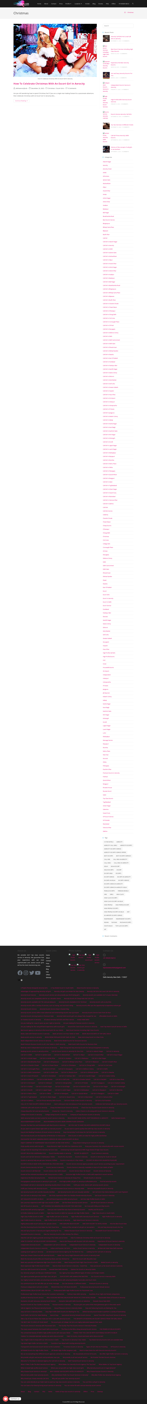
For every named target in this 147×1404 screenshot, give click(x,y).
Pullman (105, 777)
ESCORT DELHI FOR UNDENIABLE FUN (33, 1153)
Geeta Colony (107, 624)
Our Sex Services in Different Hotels (122, 125)
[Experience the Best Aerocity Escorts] (106, 65)
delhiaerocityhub (21, 88)
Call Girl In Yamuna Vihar (110, 500)
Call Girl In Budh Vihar (109, 300)
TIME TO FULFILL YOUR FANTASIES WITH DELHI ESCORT (85, 1336)
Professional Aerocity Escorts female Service (95, 1287)
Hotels (48, 966)
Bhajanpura (106, 223)
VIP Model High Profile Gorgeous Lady (63, 1350)
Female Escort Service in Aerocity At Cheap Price (64, 1178)
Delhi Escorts (109, 870)
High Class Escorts (110, 898)
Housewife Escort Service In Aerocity (107, 1231)
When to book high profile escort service (34, 1368)
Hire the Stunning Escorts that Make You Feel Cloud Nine (40, 1227)
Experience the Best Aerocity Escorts (33, 1178)
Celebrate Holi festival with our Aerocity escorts (111, 1104)
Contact (48, 961)
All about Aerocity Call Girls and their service (59, 1020)
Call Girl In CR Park (108, 325)
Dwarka (105, 584)
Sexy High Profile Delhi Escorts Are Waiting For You (62, 1312)
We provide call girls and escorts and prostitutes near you (40, 1357)
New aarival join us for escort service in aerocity (106, 1266)
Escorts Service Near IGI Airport (79, 1171)
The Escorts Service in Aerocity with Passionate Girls (38, 1326)
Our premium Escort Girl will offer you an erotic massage (40, 1283)
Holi (104, 660)
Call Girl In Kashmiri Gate (110, 431)
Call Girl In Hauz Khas (109, 394)
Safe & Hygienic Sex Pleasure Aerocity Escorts (36, 1308)
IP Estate (105, 686)
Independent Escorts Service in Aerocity (34, 1248)
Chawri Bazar (107, 522)
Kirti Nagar (106, 715)
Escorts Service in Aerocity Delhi (115, 887)
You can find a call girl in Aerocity (94, 1382)
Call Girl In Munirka (108, 460)
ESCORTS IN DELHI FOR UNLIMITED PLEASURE (101, 1160)
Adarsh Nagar (107, 162)
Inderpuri (105, 678)
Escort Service (107, 605)
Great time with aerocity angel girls (32, 1210)
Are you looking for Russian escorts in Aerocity (78, 1023)
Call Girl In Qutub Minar (110, 474)
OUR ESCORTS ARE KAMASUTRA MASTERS (74, 1276)
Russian (114, 922)
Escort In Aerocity (108, 598)
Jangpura (105, 689)
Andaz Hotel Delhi (83, 1020)
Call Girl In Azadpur (108, 274)
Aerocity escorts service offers (115, 852)
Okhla (104, 762)
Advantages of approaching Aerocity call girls (36, 991)
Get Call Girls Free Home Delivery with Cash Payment (110, 1192)
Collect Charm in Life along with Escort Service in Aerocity (95, 1111)
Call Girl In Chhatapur (68, 1065)
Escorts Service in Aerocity (113, 884)
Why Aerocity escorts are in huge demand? (101, 1368)
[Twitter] (31, 972)
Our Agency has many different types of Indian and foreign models (81, 1273)
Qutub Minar (107, 780)
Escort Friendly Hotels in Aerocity (60, 1153)
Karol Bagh (106, 707)
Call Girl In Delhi (107, 336)
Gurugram (106, 642)
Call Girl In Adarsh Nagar (110, 242)
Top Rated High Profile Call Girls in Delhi (34, 1343)
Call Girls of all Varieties (103, 1100)
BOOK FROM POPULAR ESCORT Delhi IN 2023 (60, 1037)
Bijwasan (105, 231)
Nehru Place (106, 751)
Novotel (105, 758)
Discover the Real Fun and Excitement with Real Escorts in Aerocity (43, 1125)
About (48, 958)
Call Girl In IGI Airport (109, 398)
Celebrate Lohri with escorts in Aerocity (34, 1108)
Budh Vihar (106, 234)
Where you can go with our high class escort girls (67, 1368)
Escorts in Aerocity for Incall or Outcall (103, 1157)
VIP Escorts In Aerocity (118, 1347)
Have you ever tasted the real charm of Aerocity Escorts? (66, 1210)
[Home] (125, 12)
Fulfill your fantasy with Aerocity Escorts (34, 1188)
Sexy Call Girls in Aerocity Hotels (31, 1312)
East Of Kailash (107, 587)
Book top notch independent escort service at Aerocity (39, 1048)
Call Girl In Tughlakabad (110, 485)
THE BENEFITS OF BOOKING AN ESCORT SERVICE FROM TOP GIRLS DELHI (98, 1319)
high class (120, 894)
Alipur (104, 187)
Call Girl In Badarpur (109, 278)
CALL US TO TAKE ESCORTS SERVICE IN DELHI (36, 1104)
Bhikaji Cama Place (108, 227)
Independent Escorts (123, 919)
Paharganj (106, 766)
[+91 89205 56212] (104, 955)
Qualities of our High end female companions (104, 1294)
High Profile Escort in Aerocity (112, 1217)
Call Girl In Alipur (108, 260)
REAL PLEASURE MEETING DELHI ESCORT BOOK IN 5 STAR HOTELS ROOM (71, 1298)
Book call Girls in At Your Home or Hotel (66, 1034)
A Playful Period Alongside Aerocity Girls (34, 988)
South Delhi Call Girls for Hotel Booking (34, 1315)
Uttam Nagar (107, 806)
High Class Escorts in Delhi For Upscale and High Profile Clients (68, 1213)
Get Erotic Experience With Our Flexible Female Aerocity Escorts (70, 1195)
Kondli (105, 722)
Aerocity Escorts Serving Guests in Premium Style (37, 1016)
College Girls (106, 544)
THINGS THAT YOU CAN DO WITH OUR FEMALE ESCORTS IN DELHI (95, 1333)
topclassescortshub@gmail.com (114, 968)
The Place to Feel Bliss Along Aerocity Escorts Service (78, 1329)
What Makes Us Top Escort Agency (110, 1364)
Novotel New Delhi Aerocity (58, 1269)
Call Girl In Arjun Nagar (114, 1055)
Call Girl (105, 238)
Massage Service (108, 740)
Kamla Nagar (106, 704)
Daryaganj (106, 555)
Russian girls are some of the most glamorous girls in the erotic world (97, 1305)
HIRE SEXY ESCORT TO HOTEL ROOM (94, 1224)
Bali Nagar (106, 212)
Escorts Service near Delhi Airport (55, 1171)
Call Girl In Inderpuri (109, 402)
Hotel (104, 664)
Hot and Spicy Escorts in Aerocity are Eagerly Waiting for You (41, 1231)
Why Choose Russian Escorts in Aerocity (100, 1371)
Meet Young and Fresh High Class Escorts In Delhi (81, 1262)
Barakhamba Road (108, 216)
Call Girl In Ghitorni (108, 376)
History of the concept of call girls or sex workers (78, 1227)
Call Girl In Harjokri (108, 391)
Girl (105, 894)
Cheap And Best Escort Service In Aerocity (64, 1108)
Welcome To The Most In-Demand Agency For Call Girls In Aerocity (43, 1361)
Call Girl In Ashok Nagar (110, 267)
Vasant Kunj (106, 813)
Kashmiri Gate (107, 711)
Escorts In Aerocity (124, 877)
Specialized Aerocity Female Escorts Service (76, 1315)
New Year (105, 755)
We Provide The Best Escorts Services (103, 1357)
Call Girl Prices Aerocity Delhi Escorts (48, 1100)
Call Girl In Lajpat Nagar (110, 445)
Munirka (105, 747)
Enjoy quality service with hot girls (32, 1146)
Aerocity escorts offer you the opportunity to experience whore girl (98, 1005)
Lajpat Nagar (106, 726)
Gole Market (106, 631)
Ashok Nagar (106, 198)
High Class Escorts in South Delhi (103, 1213)
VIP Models (106, 820)
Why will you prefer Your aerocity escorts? (66, 1378)
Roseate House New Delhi (101, 1301)
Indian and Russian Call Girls (60, 1248)
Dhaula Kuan (106, 573)
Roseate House (107, 787)
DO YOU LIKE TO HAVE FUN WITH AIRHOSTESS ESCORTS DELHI (89, 1125)
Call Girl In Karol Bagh (109, 427)
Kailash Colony (107, 696)
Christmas (131, 12)
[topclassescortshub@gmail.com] (104, 964)
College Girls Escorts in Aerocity (31, 1115)
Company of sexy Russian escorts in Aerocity (85, 1115)
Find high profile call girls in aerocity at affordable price (78, 1181)
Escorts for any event (65, 1157)
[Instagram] (25, 972)
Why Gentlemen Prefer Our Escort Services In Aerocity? (70, 1375)
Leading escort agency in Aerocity (32, 1252)
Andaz (105, 194)
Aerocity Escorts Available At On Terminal (72, 1002)
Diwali (104, 580)
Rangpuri (105, 784)
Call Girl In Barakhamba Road (111, 285)
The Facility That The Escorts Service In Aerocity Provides (78, 1326)
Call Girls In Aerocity (121, 863)
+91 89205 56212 (109, 958)
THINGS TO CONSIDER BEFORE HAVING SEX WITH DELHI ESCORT (42, 1336)
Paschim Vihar (107, 769)
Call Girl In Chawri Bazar (110, 307)
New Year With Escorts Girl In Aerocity (33, 1269)
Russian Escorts (125, 922)
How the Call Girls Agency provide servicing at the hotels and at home (44, 1238)
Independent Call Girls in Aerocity (55, 1245)
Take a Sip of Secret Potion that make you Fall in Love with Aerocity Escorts (45, 1319)
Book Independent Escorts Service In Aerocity (36, 1041)
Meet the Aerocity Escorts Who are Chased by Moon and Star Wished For (45, 1259)
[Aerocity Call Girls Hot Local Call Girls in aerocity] (106, 38)
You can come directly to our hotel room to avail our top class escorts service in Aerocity (50, 1382)
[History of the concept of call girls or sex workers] (106, 149)
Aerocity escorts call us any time (100, 1002)
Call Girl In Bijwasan (108, 296)
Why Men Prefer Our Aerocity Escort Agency (106, 1375)
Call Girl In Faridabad (109, 362)
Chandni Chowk (107, 518)
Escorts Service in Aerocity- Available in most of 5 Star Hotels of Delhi (90, 1167)
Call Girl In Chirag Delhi (109, 314)
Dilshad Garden (107, 576)
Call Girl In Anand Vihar (109, 263)
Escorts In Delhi (109, 880)
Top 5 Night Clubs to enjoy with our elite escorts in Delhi (40, 1340)
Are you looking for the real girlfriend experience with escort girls (43, 1027)
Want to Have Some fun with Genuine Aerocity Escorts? (98, 1350)
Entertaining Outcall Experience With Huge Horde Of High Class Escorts (84, 1150)
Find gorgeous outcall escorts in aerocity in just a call (38, 1181)
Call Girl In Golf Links (109, 384)
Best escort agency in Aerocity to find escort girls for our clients (42, 1030)
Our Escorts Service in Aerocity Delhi (103, 1276)
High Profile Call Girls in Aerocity (57, 1217)
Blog (47, 969)
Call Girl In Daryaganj (109, 329)
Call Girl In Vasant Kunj (109, 493)
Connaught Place (108, 547)
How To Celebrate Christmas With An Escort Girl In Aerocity (49, 83)
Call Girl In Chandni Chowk (110, 303)
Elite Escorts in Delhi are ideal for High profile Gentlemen (87, 1136)
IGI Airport (106, 671)
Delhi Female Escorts (118, 1118)
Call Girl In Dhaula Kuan (110, 347)
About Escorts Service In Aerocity (88, 988)
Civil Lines (106, 540)
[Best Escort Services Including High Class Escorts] (106, 51)
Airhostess (106, 176)
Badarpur (105, 209)
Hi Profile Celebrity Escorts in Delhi (32, 1213)
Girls (111, 894)
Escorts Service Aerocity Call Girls (121, 114)
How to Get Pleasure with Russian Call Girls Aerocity (77, 1241)
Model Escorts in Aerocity (109, 1262)
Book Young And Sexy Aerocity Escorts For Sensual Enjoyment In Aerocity (84, 1048)
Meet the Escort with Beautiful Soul (84, 1259)
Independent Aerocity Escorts (30, 1245)
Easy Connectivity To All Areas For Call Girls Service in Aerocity (84, 1132)
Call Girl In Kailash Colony (110, 416)
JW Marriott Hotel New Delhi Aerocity (110, 1248)
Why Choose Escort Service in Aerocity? (34, 1371)
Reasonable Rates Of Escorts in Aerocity (112, 1298)
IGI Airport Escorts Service (113, 915)
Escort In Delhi (107, 602)
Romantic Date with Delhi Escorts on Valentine (74, 1301)
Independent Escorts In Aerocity (109, 1245)
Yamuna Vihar (107, 827)
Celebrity (105, 515)
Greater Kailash (107, 638)
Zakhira (105, 831)
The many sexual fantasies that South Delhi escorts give (39, 1329)
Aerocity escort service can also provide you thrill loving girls (59, 995)
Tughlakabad (107, 802)
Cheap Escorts (107, 525)
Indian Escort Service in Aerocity (84, 1248)
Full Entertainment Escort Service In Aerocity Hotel (67, 1188)
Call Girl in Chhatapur (109, 311)
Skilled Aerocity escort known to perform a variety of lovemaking (103, 1312)
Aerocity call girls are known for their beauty (69, 991)
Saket (104, 795)
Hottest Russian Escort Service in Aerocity (78, 1231)
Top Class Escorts (108, 798)
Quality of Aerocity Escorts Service (32, 1298)
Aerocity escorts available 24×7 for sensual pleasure (38, 1002)
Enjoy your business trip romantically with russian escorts (104, 1146)
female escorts (109, 891)
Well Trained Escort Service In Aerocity (81, 1361)
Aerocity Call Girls (110, 845)
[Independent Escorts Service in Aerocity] (106, 87)
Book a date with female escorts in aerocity (35, 1034)
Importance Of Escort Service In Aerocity (111, 1241)
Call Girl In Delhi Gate (109, 343)
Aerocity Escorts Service (112, 849)
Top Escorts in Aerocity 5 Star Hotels (74, 1340)
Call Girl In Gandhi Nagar (110, 369)
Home (48, 955)
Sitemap (48, 977)
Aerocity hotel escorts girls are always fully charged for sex (76, 1016)
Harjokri (105, 646)
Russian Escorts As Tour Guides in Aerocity (35, 1305)
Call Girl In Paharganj (109, 471)
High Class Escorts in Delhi (113, 901)
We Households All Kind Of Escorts (84, 1354)
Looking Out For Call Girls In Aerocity (99, 1252)
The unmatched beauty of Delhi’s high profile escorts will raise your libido (45, 1333)
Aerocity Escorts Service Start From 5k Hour (96, 1013)
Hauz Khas (106, 649)
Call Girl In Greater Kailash (110, 387)
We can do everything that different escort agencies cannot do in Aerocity (45, 1354)
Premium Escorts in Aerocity (111, 773)
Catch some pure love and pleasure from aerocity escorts (73, 1104)
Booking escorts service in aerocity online (34, 1051)
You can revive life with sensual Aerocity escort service (82, 1385)
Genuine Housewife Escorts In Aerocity (100, 1188)
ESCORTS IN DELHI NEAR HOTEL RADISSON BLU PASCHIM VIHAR (42, 1164)
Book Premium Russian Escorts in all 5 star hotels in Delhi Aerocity (43, 1044)
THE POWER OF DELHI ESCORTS (110, 1329)
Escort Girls (60, 88)
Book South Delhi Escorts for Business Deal (82, 1044)
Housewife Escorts (108, 667)
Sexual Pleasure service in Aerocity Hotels (68, 1308)
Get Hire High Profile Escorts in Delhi (93, 1199)
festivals (105, 616)
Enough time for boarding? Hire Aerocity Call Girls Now (39, 1150)
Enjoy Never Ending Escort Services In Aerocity (88, 1143)
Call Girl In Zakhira (108, 504)
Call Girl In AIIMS (108, 249)
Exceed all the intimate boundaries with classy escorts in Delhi (42, 1174)
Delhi (104, 562)
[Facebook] (20, 972)
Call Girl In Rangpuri (108, 478)
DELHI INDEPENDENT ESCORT (30, 1122)
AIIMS (104, 172)
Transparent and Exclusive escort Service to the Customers (40, 1347)
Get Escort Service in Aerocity (104, 1195)
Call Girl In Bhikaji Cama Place (111, 293)
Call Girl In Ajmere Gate (109, 252)
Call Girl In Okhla (108, 467)
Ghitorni (105, 627)
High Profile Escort (122, 905)
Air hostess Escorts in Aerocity (31, 1020)
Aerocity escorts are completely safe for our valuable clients (41, 998)
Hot (128, 912)
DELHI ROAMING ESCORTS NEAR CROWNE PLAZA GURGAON (64, 1122)
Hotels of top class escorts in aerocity (67, 1392)
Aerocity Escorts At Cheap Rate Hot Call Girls (79, 998)
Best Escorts (108, 856)
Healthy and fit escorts (95, 1210)
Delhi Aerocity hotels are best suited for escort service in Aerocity (42, 1118)
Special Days (54, 1315)
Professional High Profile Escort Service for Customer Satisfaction (42, 1294)
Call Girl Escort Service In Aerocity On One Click (67, 1051)
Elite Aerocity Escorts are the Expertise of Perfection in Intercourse (43, 1136)
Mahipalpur (106, 736)
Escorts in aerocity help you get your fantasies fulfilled (39, 1160)
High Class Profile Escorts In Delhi (32, 1217)
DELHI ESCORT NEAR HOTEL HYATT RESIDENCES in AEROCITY (88, 1118)
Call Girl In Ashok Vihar (109, 271)
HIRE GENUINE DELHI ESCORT (69, 1224)
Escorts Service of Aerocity (102, 1171)
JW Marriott (106, 693)
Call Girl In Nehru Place (109, 464)
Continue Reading (22, 100)
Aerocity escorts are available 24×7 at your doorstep (100, 995)
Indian (106, 922)
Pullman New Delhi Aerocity (76, 1294)
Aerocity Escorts (126, 845)
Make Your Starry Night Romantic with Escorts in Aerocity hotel (79, 1255)
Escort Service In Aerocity (100, 1153)
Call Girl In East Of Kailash (110, 358)
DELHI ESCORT (115, 866)
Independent (107, 675)
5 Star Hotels (108, 842)
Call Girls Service (107, 511)
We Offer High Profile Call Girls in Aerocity (114, 1354)
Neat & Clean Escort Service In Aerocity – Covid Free (70, 1266)
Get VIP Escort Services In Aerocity (102, 1203)
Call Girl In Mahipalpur (109, 453)
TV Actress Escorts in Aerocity (73, 1347)
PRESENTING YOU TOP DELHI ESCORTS (64, 1287)
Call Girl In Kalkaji (108, 420)
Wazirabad (106, 824)
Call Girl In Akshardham (110, 256)
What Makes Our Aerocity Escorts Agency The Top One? (77, 1364)
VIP (105, 929)
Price (47, 963)
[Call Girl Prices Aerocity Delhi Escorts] (106, 137)
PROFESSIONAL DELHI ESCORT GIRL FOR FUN (36, 1290)
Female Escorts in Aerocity (92, 1178)
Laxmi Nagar (106, 729)
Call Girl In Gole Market (109, 380)
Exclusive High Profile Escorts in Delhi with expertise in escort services (89, 1174)
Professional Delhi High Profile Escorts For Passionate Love (73, 1290)
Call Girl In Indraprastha (110, 405)
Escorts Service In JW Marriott (30, 1171)
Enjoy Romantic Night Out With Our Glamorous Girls (64, 1146)
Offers (48, 975)
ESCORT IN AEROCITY (81, 1153)
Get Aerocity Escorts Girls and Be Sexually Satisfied (38, 1192)
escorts (118, 873)
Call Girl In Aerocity (108, 245)
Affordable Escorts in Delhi (108, 1016)
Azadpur (105, 205)
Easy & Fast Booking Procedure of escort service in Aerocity (40, 1132)
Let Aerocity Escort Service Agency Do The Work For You (64, 1252)
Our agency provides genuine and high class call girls (39, 1276)
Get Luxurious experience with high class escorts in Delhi (40, 1203)
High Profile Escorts (108, 656)
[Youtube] (37, 972)
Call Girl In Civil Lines (109, 318)
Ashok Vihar (106, 202)
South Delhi (108, 926)
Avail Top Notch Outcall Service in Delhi (113, 1027)
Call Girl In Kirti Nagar (109, 434)
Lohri (104, 733)
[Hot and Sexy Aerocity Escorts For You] (106, 75)
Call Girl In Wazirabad (109, 496)
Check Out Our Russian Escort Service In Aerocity (97, 1108)
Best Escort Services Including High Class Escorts (82, 1030)
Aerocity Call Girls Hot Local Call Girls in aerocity (103, 991)
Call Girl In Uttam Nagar (110, 489)
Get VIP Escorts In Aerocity (29, 1206)
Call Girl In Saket (107, 482)
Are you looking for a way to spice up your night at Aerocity (40, 1023)
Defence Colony (107, 558)
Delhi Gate (106, 569)
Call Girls (105, 507)
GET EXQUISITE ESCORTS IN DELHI (32, 1199)
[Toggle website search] (133, 3)
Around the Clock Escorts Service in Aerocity (82, 1027)
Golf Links (106, 635)
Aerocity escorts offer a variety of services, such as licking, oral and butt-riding (47, 1005)
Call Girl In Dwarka (108, 354)
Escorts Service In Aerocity (55, 1167)
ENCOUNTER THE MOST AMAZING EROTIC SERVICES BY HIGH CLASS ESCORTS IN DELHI (49, 1139)
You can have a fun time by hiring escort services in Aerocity (41, 1385)
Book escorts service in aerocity (31, 1037)
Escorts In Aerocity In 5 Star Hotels (71, 1160)
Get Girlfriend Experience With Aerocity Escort (62, 1199)
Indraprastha (107, 682)
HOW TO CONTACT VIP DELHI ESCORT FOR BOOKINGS (38, 1241)
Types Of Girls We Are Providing (97, 1347)
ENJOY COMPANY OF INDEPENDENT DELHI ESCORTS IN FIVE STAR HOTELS (45, 1143)
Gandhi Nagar (107, 620)
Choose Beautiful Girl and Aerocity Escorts (35, 1111)
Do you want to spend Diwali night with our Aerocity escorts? (41, 1129)
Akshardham (106, 183)
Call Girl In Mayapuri (109, 456)
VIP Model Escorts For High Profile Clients (34, 1350)
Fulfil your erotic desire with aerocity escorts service (91, 1185)
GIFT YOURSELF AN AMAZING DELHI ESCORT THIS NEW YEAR (61, 1206)
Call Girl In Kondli (108, 442)
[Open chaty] (5, 1399)
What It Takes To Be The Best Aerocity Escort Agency (38, 1364)
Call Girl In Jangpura (108, 413)
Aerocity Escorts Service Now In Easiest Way (54, 1009)
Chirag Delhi (106, 533)
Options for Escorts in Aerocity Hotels (83, 1269)
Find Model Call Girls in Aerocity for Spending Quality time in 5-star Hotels (45, 1185)
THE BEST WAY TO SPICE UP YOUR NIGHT (34, 1322)
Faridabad (106, 609)
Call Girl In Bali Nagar (109, 282)
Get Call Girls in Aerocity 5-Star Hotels (33, 1195)
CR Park (105, 551)
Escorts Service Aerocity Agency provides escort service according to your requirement (95, 1164)
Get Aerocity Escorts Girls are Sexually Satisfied (73, 1192)
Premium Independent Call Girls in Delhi (34, 1287)
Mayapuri (106, 744)
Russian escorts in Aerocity (62, 1305)
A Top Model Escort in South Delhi (62, 988)
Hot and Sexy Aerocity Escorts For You (110, 1227)
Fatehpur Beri (107, 613)
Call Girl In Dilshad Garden (110, 351)
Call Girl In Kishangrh (109, 438)
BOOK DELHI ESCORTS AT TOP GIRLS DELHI (96, 1034)
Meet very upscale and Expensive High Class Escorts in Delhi (41, 1262)
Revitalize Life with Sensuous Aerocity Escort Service (38, 1301)
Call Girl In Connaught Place (111, 322)
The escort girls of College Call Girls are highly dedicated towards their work (76, 1322)
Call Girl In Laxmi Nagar (110, 449)
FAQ (47, 972)
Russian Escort (107, 791)
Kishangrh (106, 718)
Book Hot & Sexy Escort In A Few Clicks (91, 1037)
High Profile (108, 905)
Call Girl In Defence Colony (110, 333)
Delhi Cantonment (108, 565)
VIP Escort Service (108, 817)
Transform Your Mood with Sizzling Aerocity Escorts (68, 1343)
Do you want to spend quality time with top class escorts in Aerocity (87, 1129)
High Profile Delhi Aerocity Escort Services (85, 1217)
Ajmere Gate (106, 180)
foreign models (123, 891)
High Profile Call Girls (109, 653)
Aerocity (105, 165)
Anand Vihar (106, 191)
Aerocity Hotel (107, 169)
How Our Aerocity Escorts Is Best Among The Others (61, 1234)
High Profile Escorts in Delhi (114, 912)
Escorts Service (123, 880)
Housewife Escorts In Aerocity (30, 1234)
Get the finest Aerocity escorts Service (75, 1203)
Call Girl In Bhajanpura (109, 289)
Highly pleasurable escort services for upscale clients (38, 1224)
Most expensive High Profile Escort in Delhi (35, 1266)
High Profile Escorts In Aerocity (31, 1220)
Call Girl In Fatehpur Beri (110, 365)
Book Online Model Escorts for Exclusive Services (70, 1041)
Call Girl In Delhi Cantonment (111, 340)
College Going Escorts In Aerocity (56, 1115)
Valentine (105, 809)
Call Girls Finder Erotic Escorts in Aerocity (78, 1100)
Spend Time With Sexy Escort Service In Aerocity (110, 1315)
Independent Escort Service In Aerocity (82, 1245)
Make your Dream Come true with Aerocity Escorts (37, 1255)
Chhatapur (106, 529)
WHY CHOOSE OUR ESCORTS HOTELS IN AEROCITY (67, 1371)
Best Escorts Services (123, 856)
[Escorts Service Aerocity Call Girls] (106, 115)
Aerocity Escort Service (28, 995)
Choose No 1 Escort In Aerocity (62, 1111)
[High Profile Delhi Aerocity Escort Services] (106, 101)
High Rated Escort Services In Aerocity (85, 1220)
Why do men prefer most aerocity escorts (34, 1375)
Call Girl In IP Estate (108, 409)
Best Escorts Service (109, 220)
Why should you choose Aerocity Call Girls (35, 1378)
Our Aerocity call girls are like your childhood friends (38, 1273)
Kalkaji (105, 700)
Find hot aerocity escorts (108, 1181)
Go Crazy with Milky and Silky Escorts (97, 1206)
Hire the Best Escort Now (118, 1224)
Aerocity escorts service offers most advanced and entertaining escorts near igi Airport (50, 1013)
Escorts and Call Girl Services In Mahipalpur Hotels (38, 1157)
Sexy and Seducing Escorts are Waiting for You (100, 1308)
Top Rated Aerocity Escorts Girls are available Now (106, 1340)
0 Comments (72, 88)
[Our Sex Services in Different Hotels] (106, 125)
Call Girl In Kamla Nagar (110, 424)
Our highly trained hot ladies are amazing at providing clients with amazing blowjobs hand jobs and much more (58, 1280)
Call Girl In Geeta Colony (110, 373)
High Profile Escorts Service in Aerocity (57, 1220)
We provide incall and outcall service (75, 1357)
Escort (105, 591)
